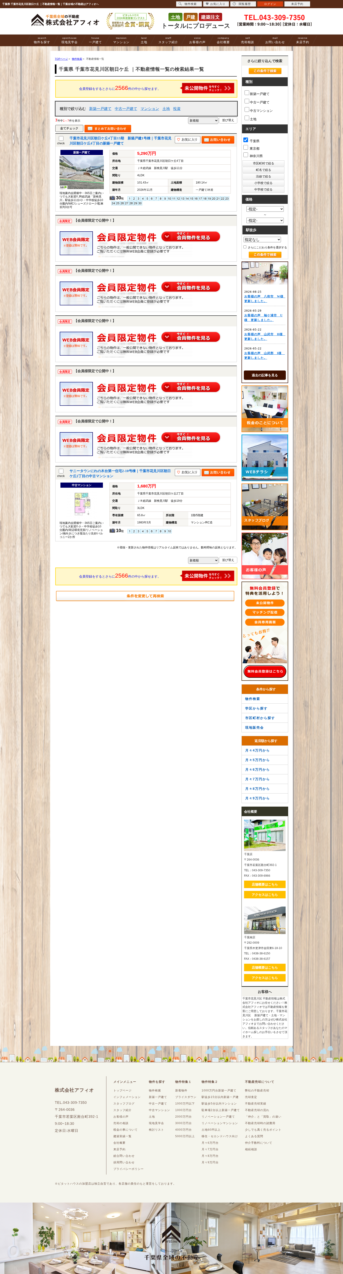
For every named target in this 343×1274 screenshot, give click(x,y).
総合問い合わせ (124, 1156)
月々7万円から (257, 779)
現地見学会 (69, 40)
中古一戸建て (126, 109)
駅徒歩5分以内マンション (219, 1103)
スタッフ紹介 (168, 40)
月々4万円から (257, 750)
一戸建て (95, 40)
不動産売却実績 (255, 1103)
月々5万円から (257, 760)
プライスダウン (185, 1097)
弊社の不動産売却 (257, 1090)
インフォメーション (127, 1097)
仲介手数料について (258, 1142)
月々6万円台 (210, 1142)
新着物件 (181, 1090)
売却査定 (251, 1097)
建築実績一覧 (122, 1136)
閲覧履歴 (245, 4)
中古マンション (261, 111)
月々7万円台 (210, 1149)
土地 (144, 40)
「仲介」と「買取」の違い (263, 1116)
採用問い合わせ (124, 1162)
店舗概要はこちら (265, 884)
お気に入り (217, 4)
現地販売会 (254, 727)
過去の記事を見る (265, 375)
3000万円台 (183, 1123)
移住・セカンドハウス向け (220, 1136)
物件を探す (42, 40)
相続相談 (251, 1149)
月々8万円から (257, 789)
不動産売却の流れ (257, 1110)
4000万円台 (183, 1129)
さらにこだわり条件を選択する (267, 247)
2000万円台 (183, 1116)
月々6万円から (257, 769)
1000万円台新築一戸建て (219, 1090)
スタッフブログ (124, 1103)
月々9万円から (257, 798)
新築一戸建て (100, 109)
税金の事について (125, 1129)
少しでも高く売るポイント (263, 1129)
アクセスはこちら (265, 894)
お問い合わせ (275, 40)
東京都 (254, 148)
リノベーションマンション (220, 1123)
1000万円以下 (185, 1103)
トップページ (122, 1090)
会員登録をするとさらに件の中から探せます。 (120, 88)
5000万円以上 (185, 1136)
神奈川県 (256, 156)
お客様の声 (197, 40)
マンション (121, 40)
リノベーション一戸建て (218, 1116)
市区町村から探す (260, 718)
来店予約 (302, 40)
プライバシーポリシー (128, 1169)
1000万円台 (183, 1110)
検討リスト (156, 1129)
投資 (177, 109)
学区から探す (256, 708)
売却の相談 (121, 1123)
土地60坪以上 (211, 1129)
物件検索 (252, 699)
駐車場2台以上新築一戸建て (221, 1110)
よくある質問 (254, 1136)
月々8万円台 (210, 1156)
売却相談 (247, 40)
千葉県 (254, 141)
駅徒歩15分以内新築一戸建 (220, 1097)
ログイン (270, 4)
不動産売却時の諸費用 (260, 1123)
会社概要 (223, 40)
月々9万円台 (210, 1162)
